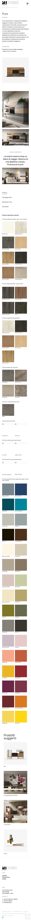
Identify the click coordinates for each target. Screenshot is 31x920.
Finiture (4, 193)
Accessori (5, 206)
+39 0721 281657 (7, 901)
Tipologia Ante (7, 197)
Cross (5, 853)
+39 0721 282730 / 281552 (10, 899)
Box (5, 766)
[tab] (4, 193)
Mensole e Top (7, 202)
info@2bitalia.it (7, 902)
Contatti (4, 875)
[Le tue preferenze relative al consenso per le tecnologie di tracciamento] (2, 917)
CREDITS (11, 915)
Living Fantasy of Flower (10, 795)
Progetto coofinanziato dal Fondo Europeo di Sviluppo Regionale (15, 913)
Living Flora (7, 824)
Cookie (4, 879)
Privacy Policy (6, 877)
